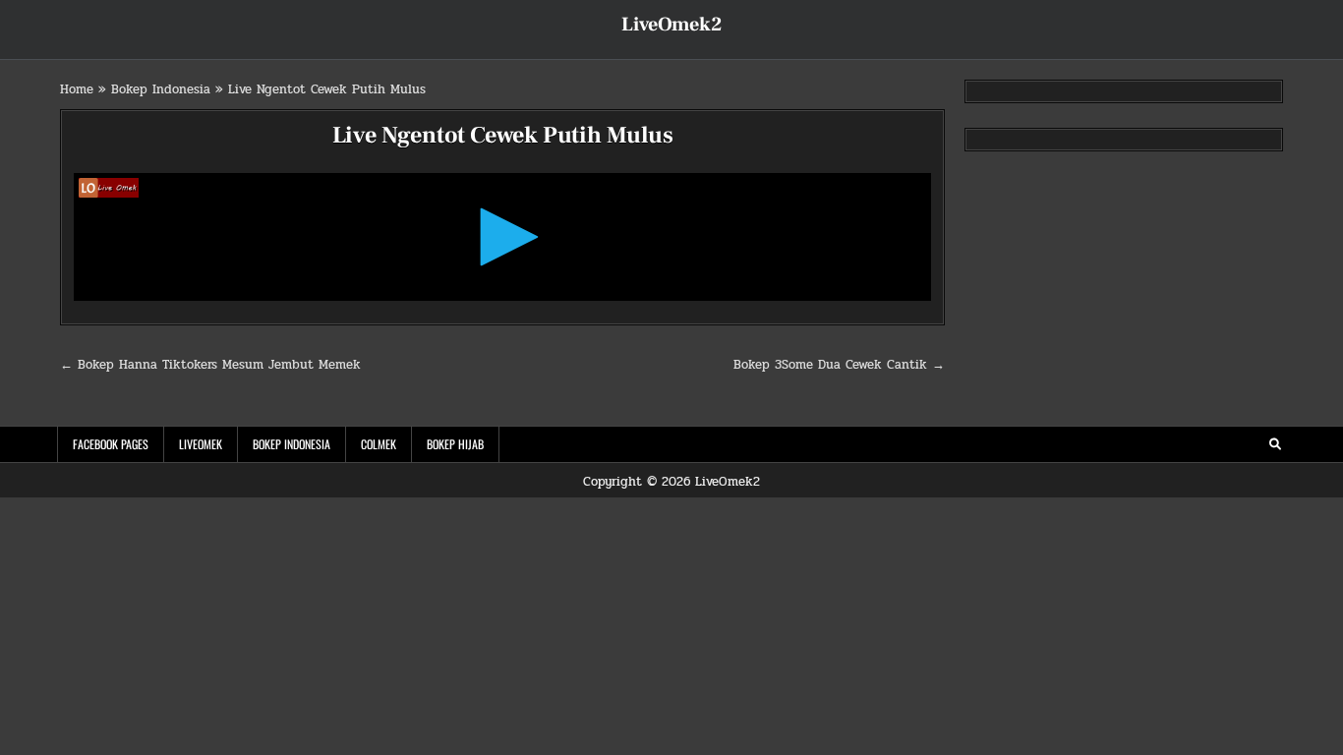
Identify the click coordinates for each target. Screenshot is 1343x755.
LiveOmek (200, 444)
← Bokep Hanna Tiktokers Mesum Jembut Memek (210, 365)
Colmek (378, 444)
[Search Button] (1275, 444)
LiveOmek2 (671, 24)
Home (76, 89)
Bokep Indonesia (160, 89)
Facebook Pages (110, 444)
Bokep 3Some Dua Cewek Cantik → (839, 365)
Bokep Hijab (455, 444)
